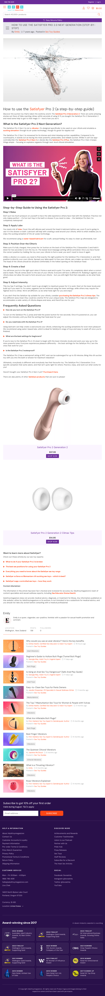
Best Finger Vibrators (36, 734)
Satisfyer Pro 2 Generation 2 (67, 114)
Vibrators (31, 713)
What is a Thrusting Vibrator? (40, 765)
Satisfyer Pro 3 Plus (60, 140)
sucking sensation (11, 130)
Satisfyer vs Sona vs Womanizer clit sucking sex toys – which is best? (36, 576)
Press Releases (60, 850)
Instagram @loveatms (63, 879)
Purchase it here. (50, 372)
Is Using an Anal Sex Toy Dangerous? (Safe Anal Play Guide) (54, 672)
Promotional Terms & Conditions (15, 857)
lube (20, 229)
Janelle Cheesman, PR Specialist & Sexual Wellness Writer (51, 690)
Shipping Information (10, 864)
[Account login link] (84, 8)
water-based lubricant (33, 239)
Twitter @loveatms (62, 882)
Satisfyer (37, 109)
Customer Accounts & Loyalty (14, 840)
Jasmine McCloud (36, 752)
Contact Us (7, 837)
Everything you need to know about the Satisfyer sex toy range (33, 571)
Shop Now (52, 456)
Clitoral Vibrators (34, 760)
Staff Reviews (60, 857)
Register (91, 2)
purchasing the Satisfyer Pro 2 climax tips (77, 295)
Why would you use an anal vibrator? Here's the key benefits (55, 641)
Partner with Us (60, 843)
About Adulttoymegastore (13, 833)
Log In (99, 2)
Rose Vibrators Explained (38, 781)
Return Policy (7, 860)
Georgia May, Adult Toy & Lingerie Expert (45, 659)
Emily (17, 31)
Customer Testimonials (63, 837)
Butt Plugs (31, 666)
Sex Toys (58, 854)
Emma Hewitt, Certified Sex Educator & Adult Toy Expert (50, 644)
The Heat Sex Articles (63, 864)
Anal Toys (31, 682)
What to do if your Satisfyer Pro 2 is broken (24, 562)
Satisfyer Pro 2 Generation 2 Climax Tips (52, 532)
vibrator (35, 128)
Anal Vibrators (33, 651)
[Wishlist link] (88, 8)
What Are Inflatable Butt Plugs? (41, 718)
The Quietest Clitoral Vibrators (41, 749)
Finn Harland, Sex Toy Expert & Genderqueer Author (49, 721)
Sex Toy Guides (52, 31)
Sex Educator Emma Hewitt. (64, 593)
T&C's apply (28, 806)
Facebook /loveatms (62, 875)
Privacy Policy (8, 854)
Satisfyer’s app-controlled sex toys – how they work (28, 581)
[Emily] (7, 620)
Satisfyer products (37, 377)
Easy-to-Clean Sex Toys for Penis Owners (46, 687)
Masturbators (32, 697)
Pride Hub (58, 847)
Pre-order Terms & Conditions (14, 847)
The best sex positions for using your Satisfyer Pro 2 (28, 566)
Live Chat (6, 885)
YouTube (58, 885)
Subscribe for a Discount (64, 860)
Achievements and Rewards (66, 833)
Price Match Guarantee (12, 850)
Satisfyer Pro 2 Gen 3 (28, 140)
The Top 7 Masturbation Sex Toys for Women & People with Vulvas (58, 702)
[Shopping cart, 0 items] (93, 8)
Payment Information (11, 843)
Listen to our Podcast (63, 840)
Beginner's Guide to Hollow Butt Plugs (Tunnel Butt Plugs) (53, 656)
